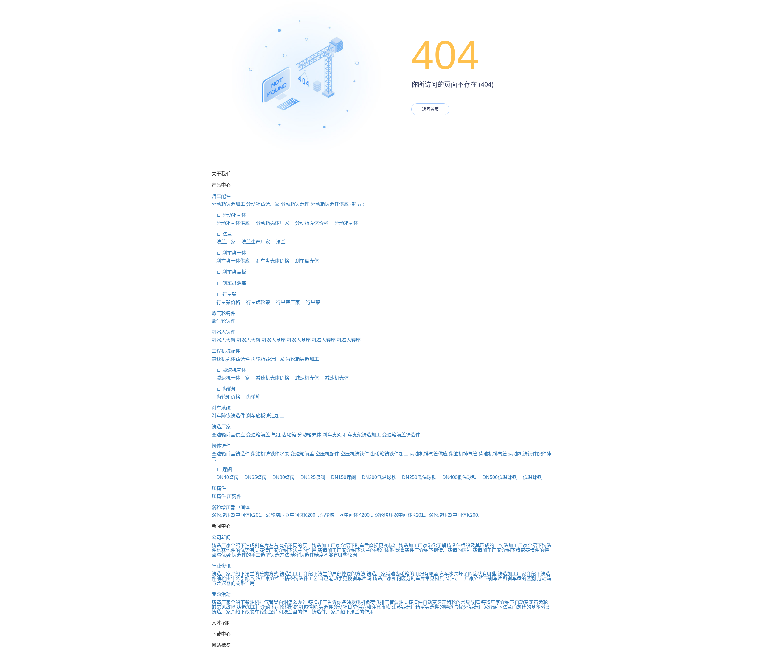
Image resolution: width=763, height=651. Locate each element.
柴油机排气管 (463, 453)
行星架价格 (226, 302)
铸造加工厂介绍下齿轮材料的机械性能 (277, 607)
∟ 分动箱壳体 (229, 215)
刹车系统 (221, 407)
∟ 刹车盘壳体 (229, 252)
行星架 (310, 302)
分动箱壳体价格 (309, 223)
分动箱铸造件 (295, 204)
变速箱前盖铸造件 (401, 434)
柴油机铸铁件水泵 (270, 453)
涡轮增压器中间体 (231, 507)
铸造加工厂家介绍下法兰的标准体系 (356, 550)
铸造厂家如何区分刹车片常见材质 (408, 578)
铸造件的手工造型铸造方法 (260, 555)
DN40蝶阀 (225, 477)
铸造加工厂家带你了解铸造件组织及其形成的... (448, 545)
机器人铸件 (223, 332)
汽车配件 (221, 196)
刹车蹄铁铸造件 (228, 415)
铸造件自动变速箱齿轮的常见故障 (444, 602)
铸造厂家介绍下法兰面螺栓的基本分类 (509, 607)
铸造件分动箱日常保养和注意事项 (354, 607)
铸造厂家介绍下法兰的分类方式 (245, 573)
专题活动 (221, 594)
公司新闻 (221, 537)
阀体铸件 (221, 445)
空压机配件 (327, 453)
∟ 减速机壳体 (229, 370)
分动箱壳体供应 (231, 223)
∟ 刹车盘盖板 (229, 271)
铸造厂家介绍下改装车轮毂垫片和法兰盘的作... (261, 611)
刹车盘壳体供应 (231, 260)
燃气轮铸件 (223, 313)
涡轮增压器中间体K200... (292, 515)
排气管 (357, 204)
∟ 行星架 (224, 294)
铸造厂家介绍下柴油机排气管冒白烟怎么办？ (259, 602)
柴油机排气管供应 (429, 453)
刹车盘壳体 (304, 260)
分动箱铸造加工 (228, 204)
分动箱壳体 (344, 223)
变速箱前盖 (258, 434)
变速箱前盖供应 (228, 434)
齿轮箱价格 (226, 396)
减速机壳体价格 (270, 377)
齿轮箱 (250, 396)
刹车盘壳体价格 (270, 260)
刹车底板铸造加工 (265, 415)
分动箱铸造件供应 (330, 204)
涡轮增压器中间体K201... (238, 515)
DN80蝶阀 (281, 477)
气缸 (276, 434)
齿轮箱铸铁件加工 (389, 453)
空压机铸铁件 (354, 453)
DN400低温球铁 (457, 477)
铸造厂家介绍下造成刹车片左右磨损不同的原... (261, 545)
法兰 (278, 241)
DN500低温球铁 (497, 477)
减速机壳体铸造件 (231, 359)
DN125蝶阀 (310, 477)
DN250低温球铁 (416, 477)
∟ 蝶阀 (222, 469)
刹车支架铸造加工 (362, 434)
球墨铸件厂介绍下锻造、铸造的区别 (433, 550)
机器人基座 (274, 340)
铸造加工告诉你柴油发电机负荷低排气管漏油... (357, 602)
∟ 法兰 (222, 234)
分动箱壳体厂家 (270, 223)
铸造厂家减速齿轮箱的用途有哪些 (402, 573)
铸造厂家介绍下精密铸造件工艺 (284, 578)
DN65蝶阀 (253, 477)
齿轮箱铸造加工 (302, 359)
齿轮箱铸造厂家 (267, 359)
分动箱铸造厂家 (263, 204)
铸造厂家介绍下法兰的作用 (288, 550)
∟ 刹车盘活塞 (229, 283)
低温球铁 (530, 477)
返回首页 (430, 109)
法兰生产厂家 (253, 241)
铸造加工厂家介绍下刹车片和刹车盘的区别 (490, 578)
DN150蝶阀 (341, 477)
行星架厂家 (285, 302)
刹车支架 (332, 434)
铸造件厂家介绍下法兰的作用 (343, 611)
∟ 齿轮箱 (224, 388)
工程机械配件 (226, 351)
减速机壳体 (304, 377)
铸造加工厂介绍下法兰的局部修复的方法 (322, 573)
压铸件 (219, 488)
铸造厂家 (221, 426)
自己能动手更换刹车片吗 (345, 578)
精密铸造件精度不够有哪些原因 (323, 555)
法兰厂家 (223, 241)
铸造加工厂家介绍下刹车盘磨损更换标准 (355, 545)
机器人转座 (324, 340)
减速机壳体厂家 (231, 377)
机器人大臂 (223, 340)
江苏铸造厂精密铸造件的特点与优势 (430, 607)
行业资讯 (221, 566)
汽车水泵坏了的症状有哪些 (468, 573)
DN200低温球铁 (376, 477)
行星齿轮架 (255, 302)
